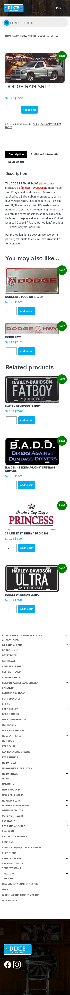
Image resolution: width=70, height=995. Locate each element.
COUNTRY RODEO (12, 677)
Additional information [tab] (45, 154)
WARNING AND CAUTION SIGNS (20, 895)
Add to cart (29, 109)
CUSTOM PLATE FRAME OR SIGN (20, 682)
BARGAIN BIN (10, 649)
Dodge (32, 35)
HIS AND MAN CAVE (13, 730)
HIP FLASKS (9, 724)
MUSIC (6, 778)
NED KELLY (8, 784)
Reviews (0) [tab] (16, 162)
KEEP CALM (8, 746)
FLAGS (6, 704)
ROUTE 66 (7, 842)
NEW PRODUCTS (11, 789)
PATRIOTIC (8, 821)
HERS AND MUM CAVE (14, 719)
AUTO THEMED (20, 35)
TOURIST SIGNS (11, 868)
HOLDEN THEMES (11, 735)
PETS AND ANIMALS (13, 826)
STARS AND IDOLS (12, 863)
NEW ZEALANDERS (12, 795)
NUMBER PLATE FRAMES (16, 805)
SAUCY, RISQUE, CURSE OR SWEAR (22, 847)
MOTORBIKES (10, 773)
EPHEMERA (8, 687)
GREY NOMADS (10, 714)
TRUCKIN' (8, 878)
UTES (5, 889)
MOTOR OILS (9, 762)
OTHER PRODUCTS (12, 810)
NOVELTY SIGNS (11, 800)
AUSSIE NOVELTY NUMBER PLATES (22, 635)
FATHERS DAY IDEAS (13, 693)
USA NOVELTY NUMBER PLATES (20, 884)
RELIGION (8, 830)
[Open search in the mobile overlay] (35, 22)
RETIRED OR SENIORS (14, 836)
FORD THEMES (10, 709)
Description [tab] (16, 154)
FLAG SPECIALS (11, 698)
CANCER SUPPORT (12, 666)
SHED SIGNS (9, 853)
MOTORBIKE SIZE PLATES (17, 768)
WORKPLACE (9, 900)
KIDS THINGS (10, 757)
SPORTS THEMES (11, 858)
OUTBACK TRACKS (13, 815)
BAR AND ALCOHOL (13, 645)
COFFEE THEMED (11, 671)
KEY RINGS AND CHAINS (16, 751)
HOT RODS (8, 740)
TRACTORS (8, 873)
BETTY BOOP (9, 655)
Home (8, 35)
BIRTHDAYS (9, 660)
